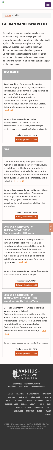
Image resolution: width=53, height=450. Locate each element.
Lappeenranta (11, 404)
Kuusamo (39, 401)
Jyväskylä (22, 397)
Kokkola (47, 397)
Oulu (42, 404)
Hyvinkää (47, 394)
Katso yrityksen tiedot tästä (26, 139)
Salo (49, 407)
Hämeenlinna (33, 394)
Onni (6, 149)
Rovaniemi (39, 407)
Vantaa (48, 414)
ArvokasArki (11, 72)
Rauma (28, 407)
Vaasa (31, 233)
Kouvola (18, 401)
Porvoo (19, 407)
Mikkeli (33, 404)
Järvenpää (35, 397)
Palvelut (51, 227)
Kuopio (29, 401)
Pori (49, 404)
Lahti (48, 401)
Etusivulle (17, 384)
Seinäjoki (18, 411)
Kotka (9, 401)
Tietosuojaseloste (32, 384)
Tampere (30, 411)
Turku (39, 411)
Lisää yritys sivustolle (18, 387)
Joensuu (11, 397)
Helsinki (20, 394)
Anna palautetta (38, 387)
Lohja (23, 404)
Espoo (10, 394)
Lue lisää (8, 110)
